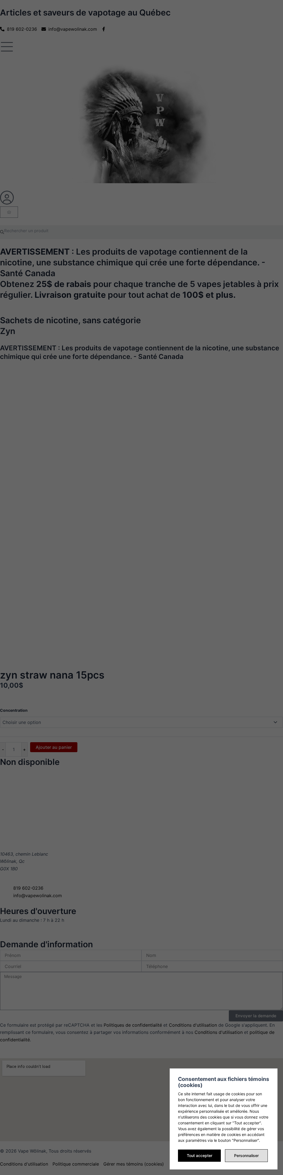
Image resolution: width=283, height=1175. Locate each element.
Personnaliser (246, 1155)
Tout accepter (199, 1155)
